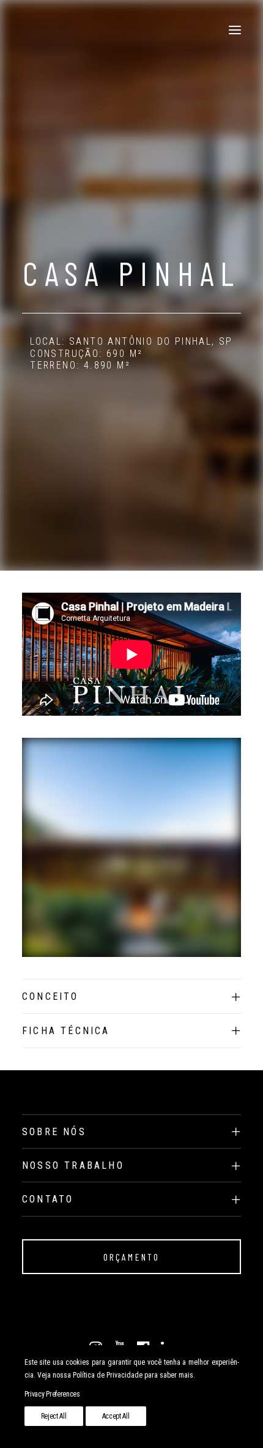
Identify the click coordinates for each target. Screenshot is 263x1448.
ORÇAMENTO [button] (131, 1256)
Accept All (116, 1416)
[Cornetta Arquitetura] (22, 30)
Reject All (54, 1416)
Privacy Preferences (52, 1394)
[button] (235, 30)
